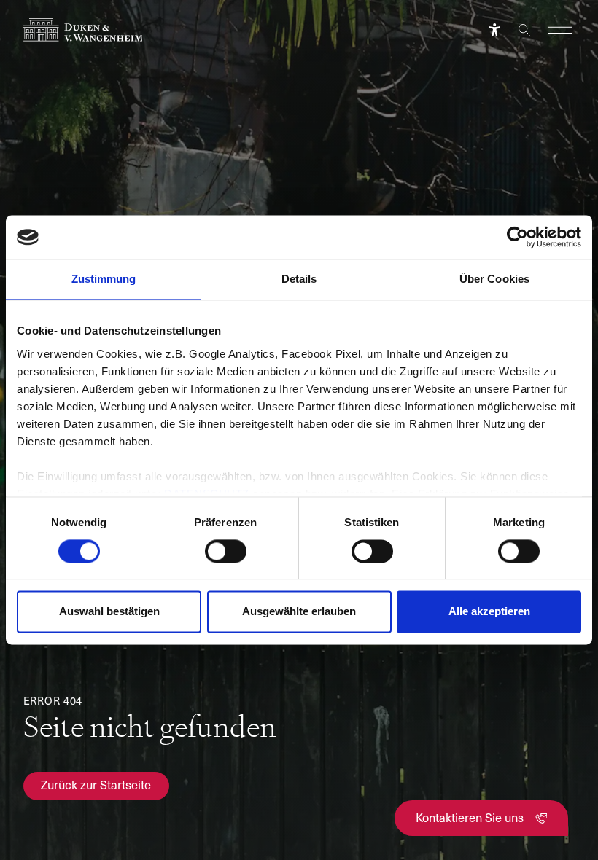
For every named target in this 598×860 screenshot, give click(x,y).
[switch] (225, 551)
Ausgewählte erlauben (299, 612)
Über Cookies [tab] (494, 279)
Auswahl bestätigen (109, 612)
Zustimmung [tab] (103, 279)
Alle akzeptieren (489, 612)
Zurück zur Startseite (96, 784)
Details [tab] (299, 279)
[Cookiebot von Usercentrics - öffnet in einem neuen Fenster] (517, 237)
